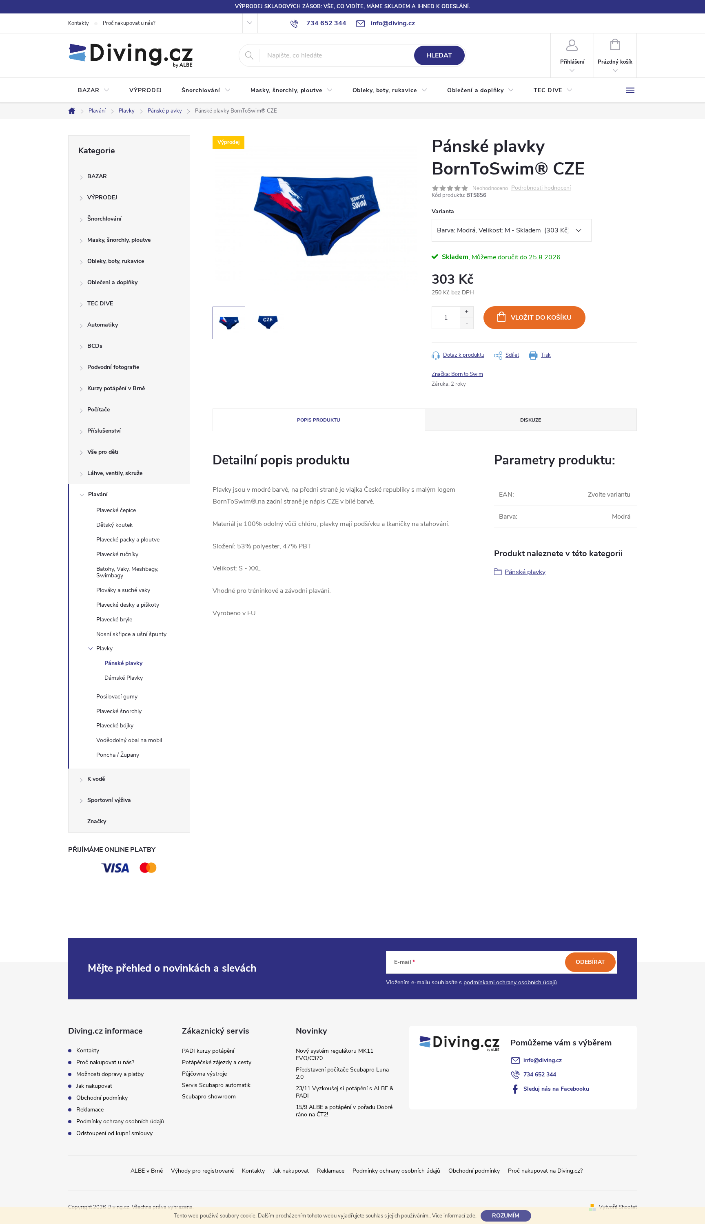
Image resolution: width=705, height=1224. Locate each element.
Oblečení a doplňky (112, 282)
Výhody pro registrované (202, 1171)
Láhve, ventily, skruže (114, 473)
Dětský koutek (114, 525)
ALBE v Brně (147, 1171)
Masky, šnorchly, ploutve (119, 240)
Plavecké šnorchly (119, 711)
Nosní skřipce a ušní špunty (131, 634)
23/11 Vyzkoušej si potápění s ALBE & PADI (344, 1092)
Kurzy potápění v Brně (116, 388)
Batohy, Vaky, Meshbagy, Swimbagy (127, 572)
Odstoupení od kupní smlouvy (114, 1133)
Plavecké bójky (114, 725)
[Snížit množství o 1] (466, 323)
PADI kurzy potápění (208, 1051)
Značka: (457, 374)
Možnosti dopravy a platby (110, 1074)
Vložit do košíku (541, 317)
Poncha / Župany (117, 755)
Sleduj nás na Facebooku (556, 1089)
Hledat (439, 55)
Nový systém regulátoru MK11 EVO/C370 (334, 1054)
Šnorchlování (104, 219)
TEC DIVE (100, 303)
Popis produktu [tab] (318, 420)
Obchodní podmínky (102, 1098)
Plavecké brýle (114, 619)
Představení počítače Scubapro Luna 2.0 (342, 1073)
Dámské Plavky (123, 678)
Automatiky (102, 325)
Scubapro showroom (209, 1096)
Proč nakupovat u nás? (129, 23)
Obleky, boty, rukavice (115, 261)
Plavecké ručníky (117, 554)
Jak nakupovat (94, 1086)
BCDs (94, 346)
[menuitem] (94, 90)
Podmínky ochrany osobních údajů (120, 1121)
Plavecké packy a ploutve (128, 540)
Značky (96, 821)
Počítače (98, 409)
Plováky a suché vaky (123, 590)
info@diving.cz (542, 1060)
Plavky (104, 648)
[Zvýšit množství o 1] (466, 312)
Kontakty (78, 23)
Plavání (98, 494)
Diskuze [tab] (530, 420)
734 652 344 (539, 1074)
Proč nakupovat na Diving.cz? (545, 1171)
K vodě (96, 779)
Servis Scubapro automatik (216, 1085)
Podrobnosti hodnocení (541, 188)
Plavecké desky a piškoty (127, 605)
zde (470, 1216)
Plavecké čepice (116, 510)
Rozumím (505, 1216)
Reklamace (90, 1110)
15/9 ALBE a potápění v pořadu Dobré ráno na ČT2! (344, 1110)
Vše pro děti (102, 452)
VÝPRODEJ (102, 197)
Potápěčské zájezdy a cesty (216, 1062)
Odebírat (590, 962)
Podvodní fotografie (113, 367)
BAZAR (97, 176)
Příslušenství (104, 431)
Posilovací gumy (116, 696)
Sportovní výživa (109, 800)
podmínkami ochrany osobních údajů (510, 982)
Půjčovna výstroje (204, 1074)
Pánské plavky (123, 663)
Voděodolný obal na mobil (129, 740)
